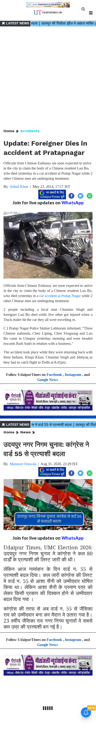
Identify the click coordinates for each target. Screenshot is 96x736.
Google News (47, 380)
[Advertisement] (48, 78)
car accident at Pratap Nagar (60, 296)
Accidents (30, 131)
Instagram (73, 375)
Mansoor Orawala (23, 464)
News (25, 432)
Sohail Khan (19, 187)
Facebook (54, 375)
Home (8, 131)
